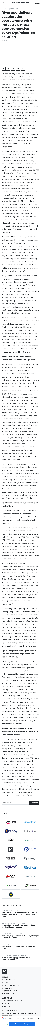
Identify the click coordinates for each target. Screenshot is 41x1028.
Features (7, 988)
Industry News (10, 985)
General (5, 9)
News (5, 977)
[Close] (38, 1018)
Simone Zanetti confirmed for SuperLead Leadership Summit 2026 (18, 926)
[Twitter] (8, 69)
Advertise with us (12, 1001)
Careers (6, 1006)
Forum (5, 983)
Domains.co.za (7, 910)
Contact (7, 1004)
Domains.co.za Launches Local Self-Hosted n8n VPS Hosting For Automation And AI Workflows (19, 914)
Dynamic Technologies (10, 955)
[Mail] (23, 69)
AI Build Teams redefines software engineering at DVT (16, 958)
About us (7, 998)
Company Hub (9, 991)
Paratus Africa (8, 934)
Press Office (9, 980)
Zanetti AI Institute (9, 923)
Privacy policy (10, 1011)
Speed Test (8, 994)
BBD (3, 944)
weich (6, 40)
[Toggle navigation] (2, 3)
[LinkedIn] (13, 69)
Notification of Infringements (19, 1013)
